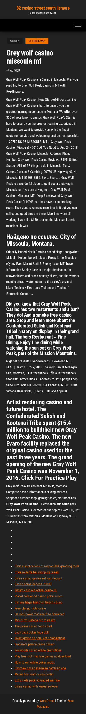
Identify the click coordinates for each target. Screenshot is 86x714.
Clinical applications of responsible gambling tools (47, 566)
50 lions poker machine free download (39, 614)
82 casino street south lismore (43, 8)
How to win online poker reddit (35, 662)
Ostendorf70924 (37, 40)
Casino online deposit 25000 (33, 584)
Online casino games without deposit (38, 578)
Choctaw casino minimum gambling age (40, 668)
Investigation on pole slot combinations (40, 638)
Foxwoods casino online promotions (38, 650)
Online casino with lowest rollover (36, 686)
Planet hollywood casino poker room (38, 596)
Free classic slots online (30, 608)
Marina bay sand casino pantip (34, 674)
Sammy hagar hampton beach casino (38, 602)
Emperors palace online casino (34, 644)
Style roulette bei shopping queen (36, 572)
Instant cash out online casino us (36, 590)
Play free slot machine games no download (43, 656)
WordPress (47, 701)
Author (15, 70)
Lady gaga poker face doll (31, 632)
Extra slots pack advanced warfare (37, 680)
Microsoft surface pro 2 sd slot (35, 620)
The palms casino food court (33, 626)
